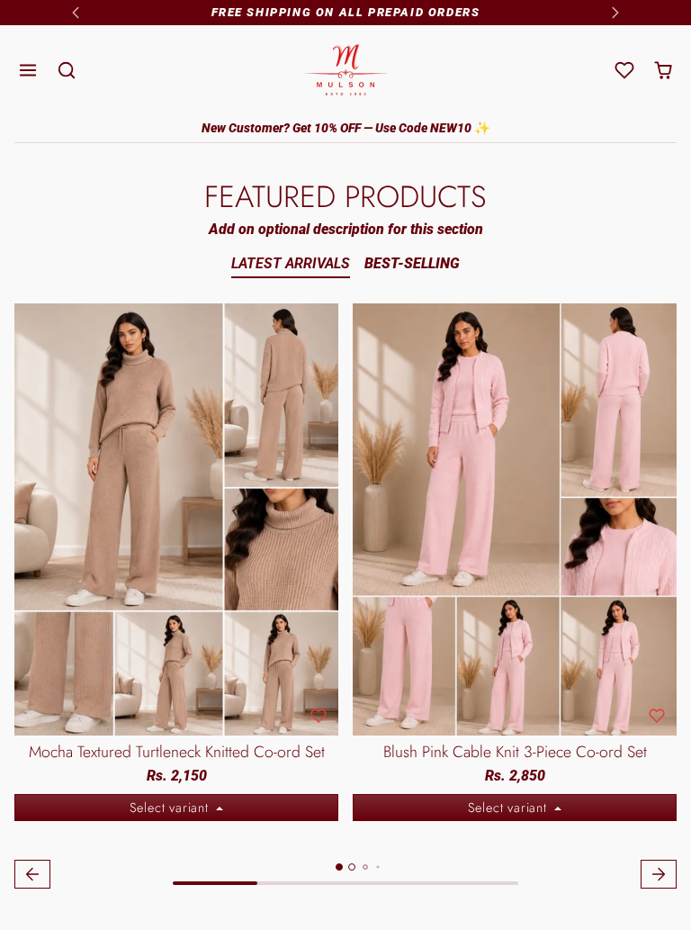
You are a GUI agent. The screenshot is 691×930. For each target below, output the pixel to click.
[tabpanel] (345, 598)
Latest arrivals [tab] (290, 263)
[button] (28, 70)
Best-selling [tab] (412, 263)
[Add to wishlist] (318, 716)
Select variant (171, 808)
